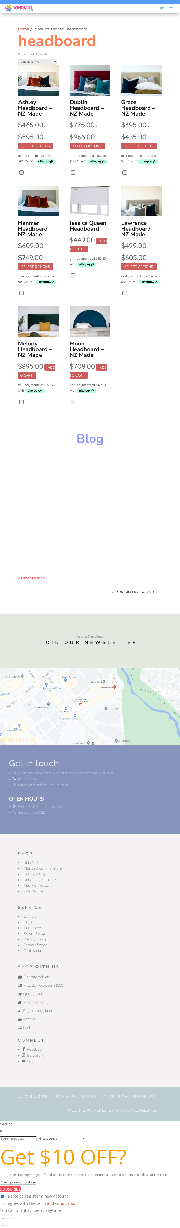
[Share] (11, 1218)
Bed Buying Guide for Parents (61, 504)
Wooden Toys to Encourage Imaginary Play (78, 466)
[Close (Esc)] (15, 1218)
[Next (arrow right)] (6, 1225)
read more (32, 481)
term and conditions (55, 1203)
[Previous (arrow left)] (2, 1225)
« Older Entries (31, 577)
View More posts (134, 592)
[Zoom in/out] (2, 1218)
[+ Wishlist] (21, 172)
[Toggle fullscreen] (6, 1218)
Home (23, 29)
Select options (36, 146)
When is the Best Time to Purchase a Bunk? (78, 542)
